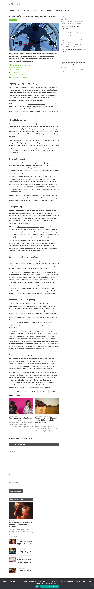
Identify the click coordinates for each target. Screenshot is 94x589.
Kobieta (48, 10)
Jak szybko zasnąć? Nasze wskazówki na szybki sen (24, 552)
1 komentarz (30, 20)
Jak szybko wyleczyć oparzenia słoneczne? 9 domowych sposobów (20, 524)
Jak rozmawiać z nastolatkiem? (20, 418)
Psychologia (13, 20)
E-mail (37, 475)
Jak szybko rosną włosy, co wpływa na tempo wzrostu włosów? (24, 543)
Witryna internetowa (14, 482)
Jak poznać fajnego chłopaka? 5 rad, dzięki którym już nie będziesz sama (46, 420)
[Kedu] (20, 4)
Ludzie (42, 10)
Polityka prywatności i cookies (50, 586)
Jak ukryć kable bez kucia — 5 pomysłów (74, 39)
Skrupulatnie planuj (15, 70)
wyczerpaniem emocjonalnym (17, 114)
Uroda (67, 10)
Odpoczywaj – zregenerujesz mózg (20, 65)
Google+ (34, 391)
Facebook (16, 391)
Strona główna (15, 10)
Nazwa (11, 475)
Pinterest (53, 391)
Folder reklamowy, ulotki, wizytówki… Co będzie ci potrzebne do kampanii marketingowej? (20, 562)
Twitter (25, 391)
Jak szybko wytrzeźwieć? (24, 570)
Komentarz (12, 451)
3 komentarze (47, 416)
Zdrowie (26, 10)
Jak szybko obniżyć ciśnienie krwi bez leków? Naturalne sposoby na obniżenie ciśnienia (73, 64)
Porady (34, 10)
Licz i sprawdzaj (14, 72)
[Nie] (92, 584)
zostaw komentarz (27, 438)
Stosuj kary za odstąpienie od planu (20, 75)
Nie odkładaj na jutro (16, 67)
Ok (37, 586)
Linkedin (44, 391)
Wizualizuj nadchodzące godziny (19, 77)
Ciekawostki (58, 10)
